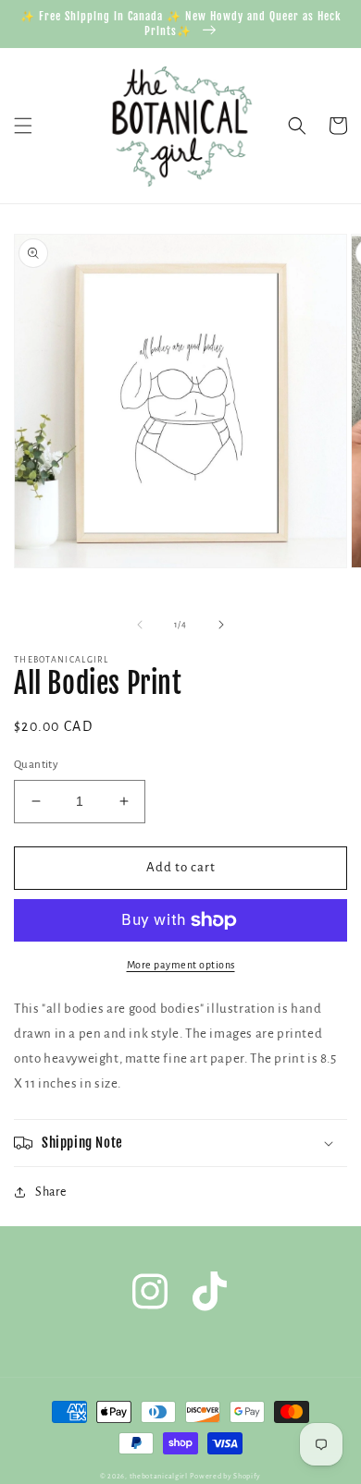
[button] (23, 125)
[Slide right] (221, 624)
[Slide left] (139, 624)
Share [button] (51, 1192)
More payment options (181, 964)
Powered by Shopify (225, 1476)
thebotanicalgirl (159, 1476)
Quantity (36, 765)
